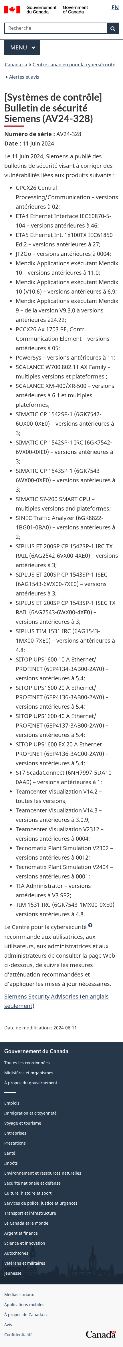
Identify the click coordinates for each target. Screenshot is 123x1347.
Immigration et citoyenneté (30, 1113)
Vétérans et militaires (24, 1263)
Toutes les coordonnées (27, 1062)
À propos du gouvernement (30, 1082)
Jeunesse (12, 1273)
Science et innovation (24, 1243)
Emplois (11, 1103)
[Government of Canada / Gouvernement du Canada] (46, 9)
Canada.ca (16, 64)
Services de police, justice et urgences (41, 1203)
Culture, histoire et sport (27, 1193)
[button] (90, 927)
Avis (8, 1324)
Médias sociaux (19, 1294)
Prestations (15, 1143)
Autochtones (16, 1253)
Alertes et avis (24, 77)
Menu (19, 47)
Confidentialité (18, 1334)
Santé (9, 1153)
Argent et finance (21, 1233)
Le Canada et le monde (26, 1223)
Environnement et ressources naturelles (42, 1173)
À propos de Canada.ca (26, 1314)
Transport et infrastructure (30, 1213)
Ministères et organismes (28, 1072)
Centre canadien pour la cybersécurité (74, 64)
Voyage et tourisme (22, 1123)
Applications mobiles (24, 1304)
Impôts (11, 1163)
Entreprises (15, 1133)
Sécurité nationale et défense (32, 1183)
